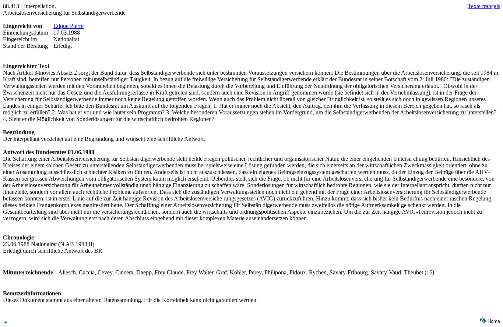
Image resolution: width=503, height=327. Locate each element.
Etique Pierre (68, 26)
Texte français (484, 6)
